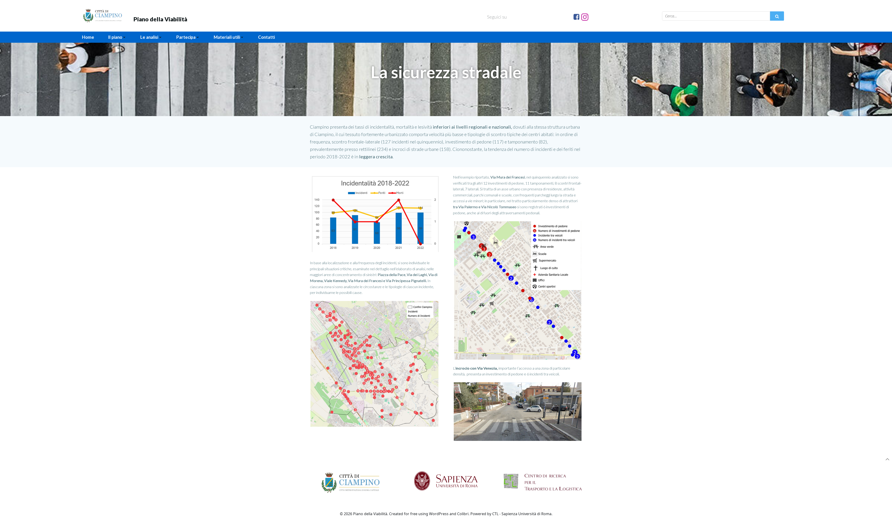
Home (88, 37)
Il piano (115, 37)
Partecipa (186, 37)
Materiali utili (227, 37)
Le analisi (149, 37)
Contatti (266, 37)
